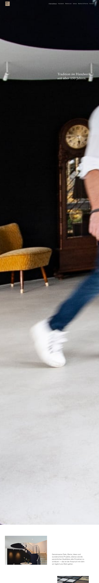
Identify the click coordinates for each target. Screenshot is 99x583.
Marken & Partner (83, 3)
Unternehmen (53, 4)
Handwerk (61, 3)
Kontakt (91, 3)
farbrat (75, 3)
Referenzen (68, 3)
